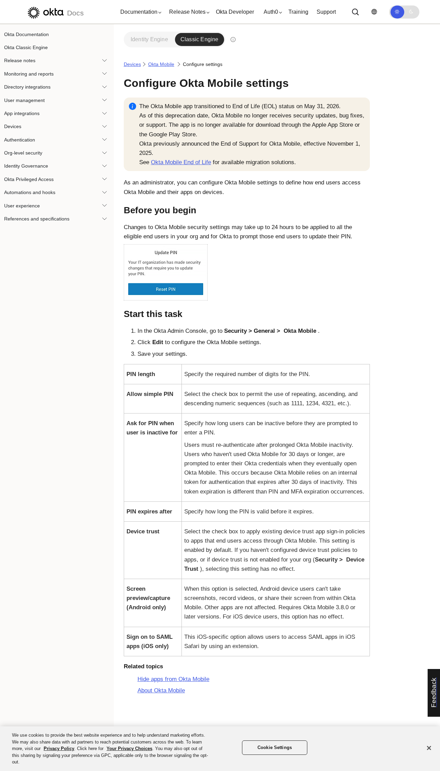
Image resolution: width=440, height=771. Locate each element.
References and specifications (36, 219)
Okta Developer (235, 12)
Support (326, 12)
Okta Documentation (26, 34)
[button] (139, 12)
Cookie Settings (274, 747)
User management (24, 100)
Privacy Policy (59, 748)
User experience (22, 205)
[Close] (429, 748)
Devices (12, 126)
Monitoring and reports (29, 74)
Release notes (19, 61)
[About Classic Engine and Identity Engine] (233, 39)
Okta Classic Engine (26, 47)
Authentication (19, 140)
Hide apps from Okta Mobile (173, 679)
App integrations (22, 113)
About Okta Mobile (161, 690)
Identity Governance (26, 166)
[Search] (355, 12)
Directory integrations (27, 87)
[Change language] (374, 12)
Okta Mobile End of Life (181, 162)
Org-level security (23, 153)
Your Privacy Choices (129, 748)
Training (298, 12)
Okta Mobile (161, 64)
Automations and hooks (29, 192)
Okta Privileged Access (29, 179)
